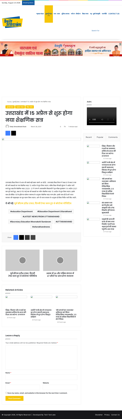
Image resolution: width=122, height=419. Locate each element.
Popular (100, 137)
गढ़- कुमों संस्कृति (95, 14)
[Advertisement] (61, 76)
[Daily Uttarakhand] (12, 22)
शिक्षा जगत (85, 14)
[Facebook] (7, 133)
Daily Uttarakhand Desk (18, 126)
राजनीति (104, 14)
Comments (113, 137)
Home (9, 102)
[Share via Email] (27, 237)
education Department (22, 211)
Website (46, 383)
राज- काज (57, 14)
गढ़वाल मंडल (40, 14)
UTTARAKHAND (64, 221)
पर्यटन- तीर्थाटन (76, 14)
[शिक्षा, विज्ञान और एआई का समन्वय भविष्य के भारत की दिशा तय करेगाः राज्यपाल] (16, 302)
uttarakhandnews (41, 227)
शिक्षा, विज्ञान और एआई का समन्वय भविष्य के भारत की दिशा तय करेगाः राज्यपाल (15, 312)
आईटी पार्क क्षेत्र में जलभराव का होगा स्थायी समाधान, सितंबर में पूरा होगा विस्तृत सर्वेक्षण (41, 313)
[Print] (33, 237)
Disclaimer (99, 415)
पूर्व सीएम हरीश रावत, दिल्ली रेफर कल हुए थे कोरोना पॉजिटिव (42, 203)
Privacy (107, 415)
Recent (89, 137)
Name (8, 373)
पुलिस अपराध (65, 14)
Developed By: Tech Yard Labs (44, 415)
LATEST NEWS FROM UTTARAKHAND (41, 216)
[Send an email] (27, 126)
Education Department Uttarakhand (55, 211)
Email (8, 383)
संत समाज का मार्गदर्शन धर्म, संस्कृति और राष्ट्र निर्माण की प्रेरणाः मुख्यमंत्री (108, 208)
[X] (13, 133)
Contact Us (113, 14)
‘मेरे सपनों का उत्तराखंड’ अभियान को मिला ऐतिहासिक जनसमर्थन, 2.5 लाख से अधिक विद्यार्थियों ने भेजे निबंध (66, 314)
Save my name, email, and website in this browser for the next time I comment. (37, 393)
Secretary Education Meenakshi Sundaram (31, 221)
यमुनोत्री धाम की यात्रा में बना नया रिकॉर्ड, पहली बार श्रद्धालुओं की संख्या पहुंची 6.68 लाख (109, 224)
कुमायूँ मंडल (48, 14)
